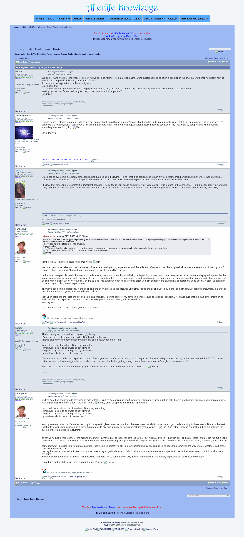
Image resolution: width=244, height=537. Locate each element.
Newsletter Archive (154, 18)
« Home (18, 499)
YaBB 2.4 (138, 523)
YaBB (106, 525)
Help (30, 49)
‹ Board (26, 499)
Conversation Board (23, 54)
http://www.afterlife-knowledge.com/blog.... (133, 39)
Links (138, 18)
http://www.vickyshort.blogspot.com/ (56, 219)
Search (38, 49)
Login (61, 27)
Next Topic (224, 58)
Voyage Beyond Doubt (63, 54)
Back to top (20, 111)
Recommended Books (119, 18)
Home (21, 49)
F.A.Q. (51, 18)
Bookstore (64, 18)
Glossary (173, 18)
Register (69, 27)
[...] (44, 318)
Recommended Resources (194, 18)
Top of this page (37, 499)
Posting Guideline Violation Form (133, 512)
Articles (77, 18)
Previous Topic (212, 58)
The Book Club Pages (42, 54)
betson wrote (48, 236)
